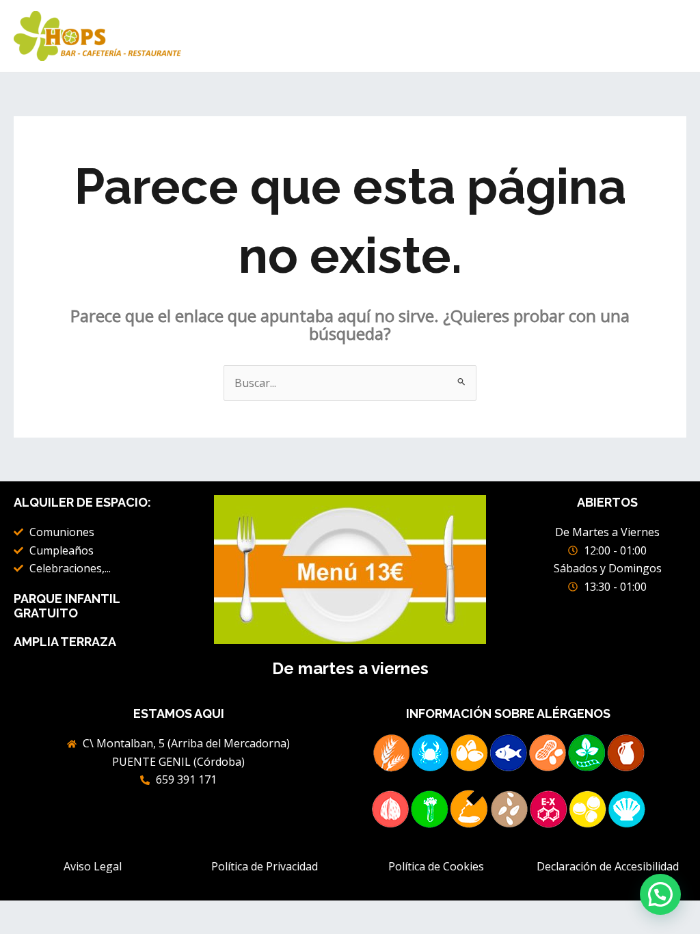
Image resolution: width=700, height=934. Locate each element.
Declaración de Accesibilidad (608, 866)
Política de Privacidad (264, 866)
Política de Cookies (436, 866)
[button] (660, 894)
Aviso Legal (93, 866)
